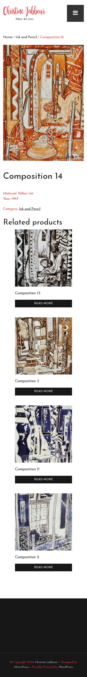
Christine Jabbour (46, 662)
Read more (43, 303)
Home (7, 37)
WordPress (66, 667)
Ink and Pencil (26, 37)
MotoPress (21, 667)
